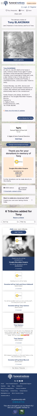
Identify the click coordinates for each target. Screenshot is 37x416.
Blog (13, 386)
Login (25, 7)
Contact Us (19, 386)
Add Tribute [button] (18, 232)
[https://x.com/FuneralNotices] (15, 381)
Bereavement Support (25, 383)
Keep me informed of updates (15, 110)
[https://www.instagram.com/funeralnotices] (17, 381)
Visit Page (18, 139)
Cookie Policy (14, 390)
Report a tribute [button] (18, 217)
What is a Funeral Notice (7, 388)
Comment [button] (19, 268)
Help (9, 386)
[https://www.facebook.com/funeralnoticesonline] (19, 381)
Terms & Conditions (21, 388)
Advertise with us (5, 395)
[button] (31, 3)
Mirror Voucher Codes (17, 393)
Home (2, 383)
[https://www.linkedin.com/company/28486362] (22, 381)
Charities (3, 386)
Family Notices (23, 390)
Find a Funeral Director (12, 383)
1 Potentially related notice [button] (12, 191)
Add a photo (19, 60)
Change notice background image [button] (18, 144)
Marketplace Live (5, 393)
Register (33, 7)
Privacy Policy (4, 390)
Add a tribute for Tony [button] (25, 118)
